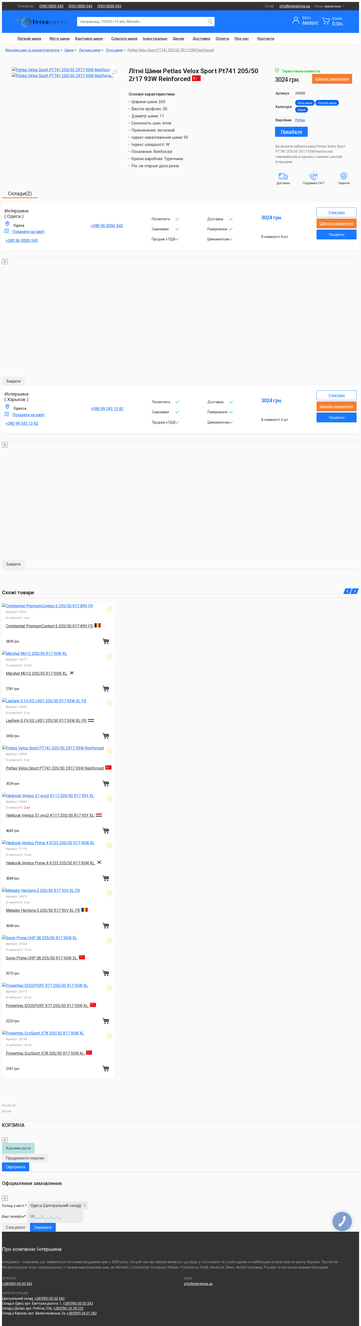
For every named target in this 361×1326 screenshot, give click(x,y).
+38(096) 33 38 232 (68, 1308)
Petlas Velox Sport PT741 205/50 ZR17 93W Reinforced (171, 50)
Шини (301, 109)
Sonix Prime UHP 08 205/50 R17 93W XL (42, 958)
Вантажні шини (89, 38)
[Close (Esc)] (4, 1105)
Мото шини (60, 38)
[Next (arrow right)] (9, 1111)
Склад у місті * (14, 1205)
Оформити (15, 1167)
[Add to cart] (106, 641)
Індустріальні (155, 38)
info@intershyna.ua (294, 6)
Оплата (222, 38)
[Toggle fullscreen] (9, 1105)
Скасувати (15, 1227)
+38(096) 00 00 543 (17, 1284)
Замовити (43, 1227)
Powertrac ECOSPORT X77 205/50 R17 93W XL (47, 1005)
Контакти (265, 38)
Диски (178, 38)
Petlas (300, 120)
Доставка (201, 38)
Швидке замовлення (332, 79)
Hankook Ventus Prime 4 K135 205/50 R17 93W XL (51, 863)
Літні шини (305, 102)
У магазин (336, 212)
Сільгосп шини (124, 38)
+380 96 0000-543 (22, 240)
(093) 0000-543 (109, 6)
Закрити (13, 381)
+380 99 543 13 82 (22, 423)
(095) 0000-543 (80, 6)
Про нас (242, 38)
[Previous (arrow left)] (4, 1111)
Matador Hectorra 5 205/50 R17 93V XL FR (43, 910)
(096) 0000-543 (51, 6)
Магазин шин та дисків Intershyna (32, 50)
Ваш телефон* (14, 1216)
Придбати (291, 131)
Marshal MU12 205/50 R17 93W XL (37, 673)
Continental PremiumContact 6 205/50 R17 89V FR (50, 626)
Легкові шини (29, 38)
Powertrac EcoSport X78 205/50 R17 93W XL (45, 1053)
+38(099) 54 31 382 (82, 1313)
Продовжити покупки (25, 1158)
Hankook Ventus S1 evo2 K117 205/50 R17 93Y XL (50, 815)
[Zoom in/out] (14, 1105)
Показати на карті (28, 231)
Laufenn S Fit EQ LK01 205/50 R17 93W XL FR (46, 720)
